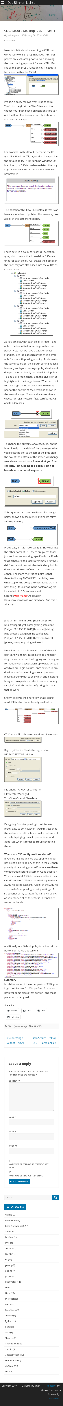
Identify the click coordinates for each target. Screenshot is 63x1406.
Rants (8, 1326)
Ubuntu (8, 1349)
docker (8, 1248)
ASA (34, 1026)
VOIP (7, 1371)
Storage (9, 1338)
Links (7, 1287)
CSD (39, 1026)
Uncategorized (12, 1354)
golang (8, 1265)
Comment (14, 1081)
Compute (9, 1231)
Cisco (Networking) (17, 1026)
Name (12, 1117)
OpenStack (10, 1310)
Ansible (8, 1214)
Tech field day (12, 1343)
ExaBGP (9, 1253)
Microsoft (10, 1298)
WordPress (54, 1398)
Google (8, 1270)
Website (13, 1146)
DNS (7, 1242)
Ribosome (51, 1385)
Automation (11, 1220)
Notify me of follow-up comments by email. (28, 1166)
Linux (7, 1293)
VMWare (9, 1365)
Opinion (9, 1315)
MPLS (8, 1304)
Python (8, 1321)
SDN (7, 1332)
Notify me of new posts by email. (26, 1175)
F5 (6, 1259)
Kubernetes (10, 1281)
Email (12, 1131)
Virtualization (11, 1360)
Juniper (8, 1276)
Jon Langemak (13, 35)
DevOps (9, 1237)
